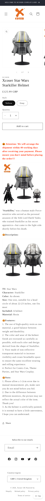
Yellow (8, 103)
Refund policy (20, 491)
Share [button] (8, 423)
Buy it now (22, 135)
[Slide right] (28, 72)
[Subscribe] (37, 447)
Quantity (6, 110)
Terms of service (24, 495)
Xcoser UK (21, 488)
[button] (6, 14)
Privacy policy (33, 491)
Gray (22, 103)
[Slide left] (16, 72)
